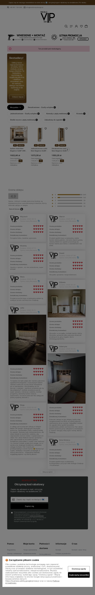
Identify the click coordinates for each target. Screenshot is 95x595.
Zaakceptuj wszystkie (79, 575)
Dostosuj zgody (79, 569)
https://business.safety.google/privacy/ (22, 581)
